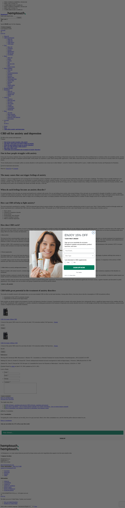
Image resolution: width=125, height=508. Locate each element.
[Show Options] (93, 256)
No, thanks (79, 272)
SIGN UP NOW (79, 267)
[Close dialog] (93, 232)
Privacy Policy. (72, 275)
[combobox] (78, 256)
